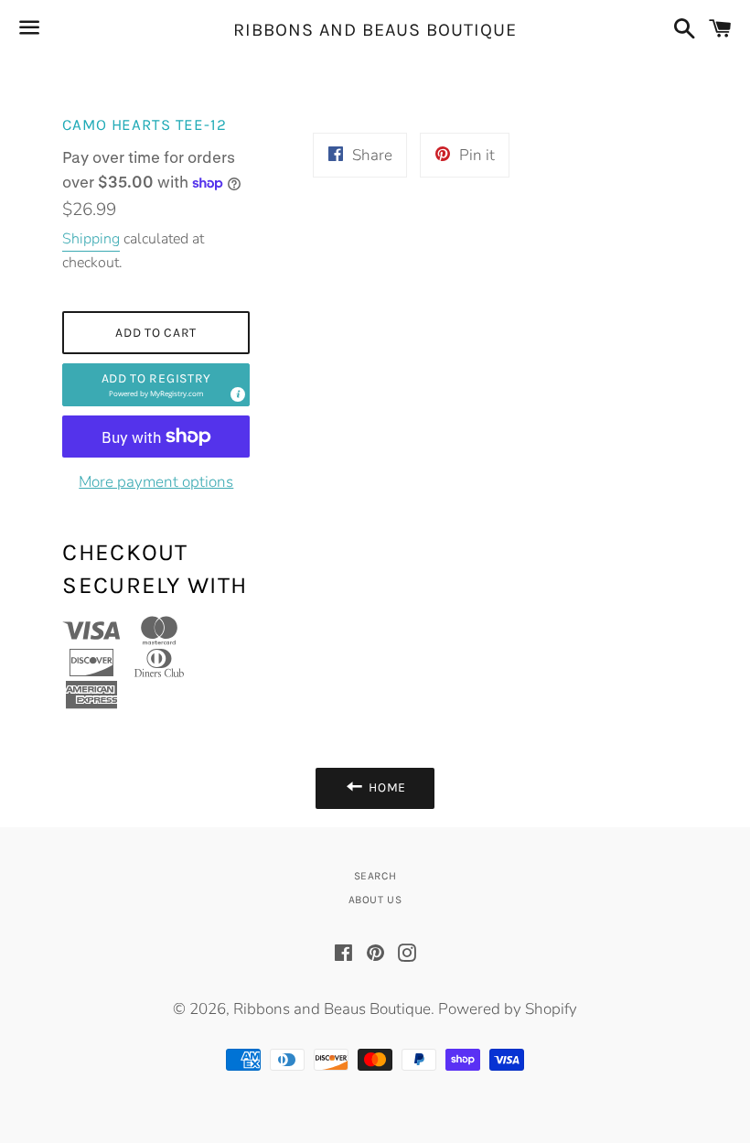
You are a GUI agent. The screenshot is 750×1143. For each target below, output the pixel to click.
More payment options (156, 481)
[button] (156, 384)
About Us (375, 899)
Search (375, 875)
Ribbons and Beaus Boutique (375, 29)
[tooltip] (237, 393)
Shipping (91, 239)
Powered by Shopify (507, 1008)
